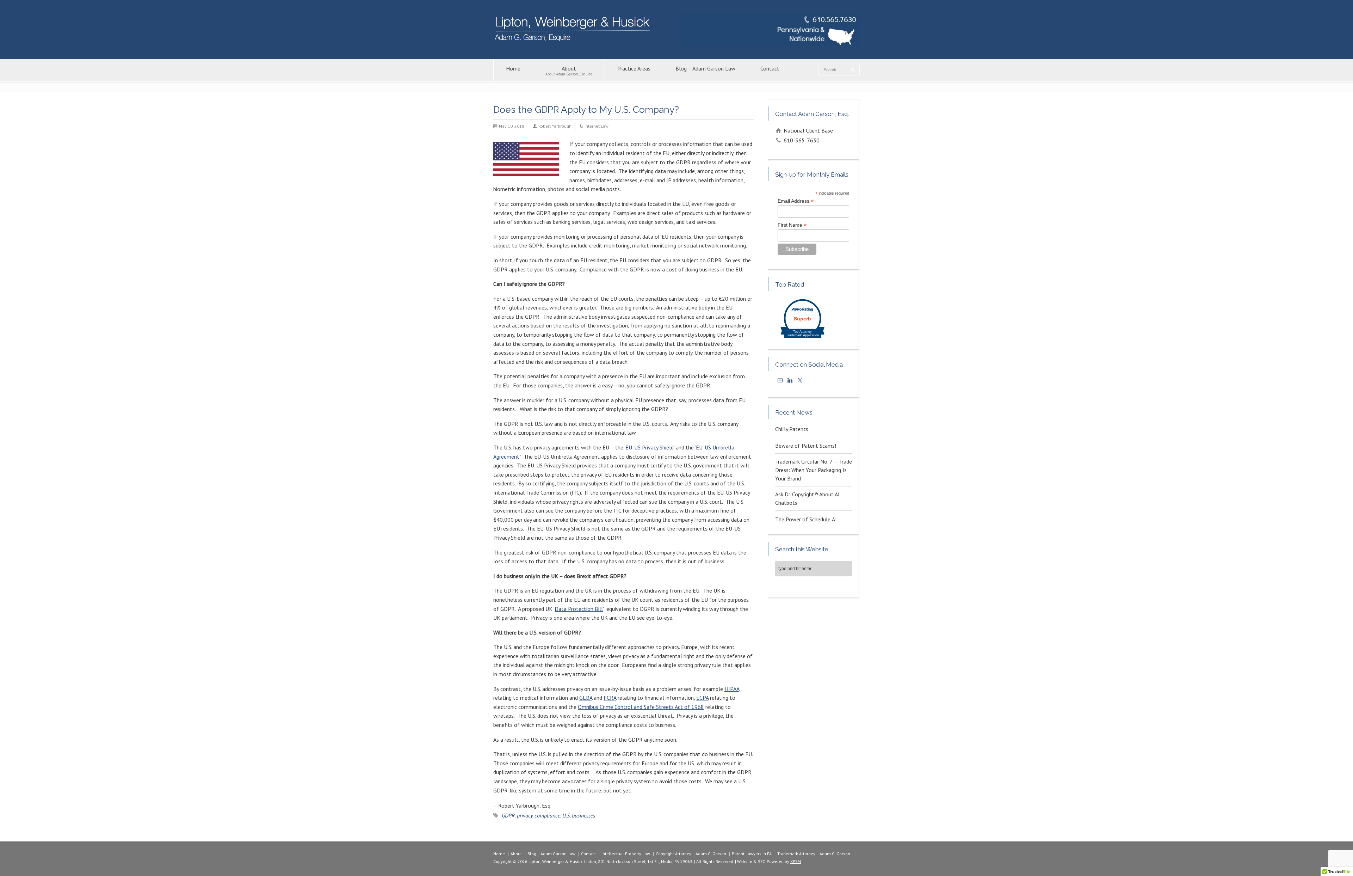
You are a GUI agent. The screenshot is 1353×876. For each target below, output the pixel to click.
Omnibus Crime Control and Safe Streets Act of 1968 (641, 706)
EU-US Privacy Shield (649, 447)
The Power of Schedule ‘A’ (805, 519)
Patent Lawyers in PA (752, 853)
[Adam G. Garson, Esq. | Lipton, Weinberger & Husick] (575, 45)
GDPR (508, 815)
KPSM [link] (795, 861)
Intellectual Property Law (625, 853)
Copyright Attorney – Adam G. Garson (691, 853)
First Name (792, 225)
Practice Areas (633, 68)
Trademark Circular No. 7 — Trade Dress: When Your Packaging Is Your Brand (813, 470)
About (568, 70)
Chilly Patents (791, 429)
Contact (769, 68)
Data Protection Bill (579, 608)
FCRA (610, 697)
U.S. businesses (578, 815)
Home (513, 68)
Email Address (796, 201)
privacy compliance (538, 815)
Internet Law (596, 126)
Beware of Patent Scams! (805, 445)
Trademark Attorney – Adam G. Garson (813, 853)
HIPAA (731, 688)
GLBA (585, 697)
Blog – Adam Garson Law (705, 68)
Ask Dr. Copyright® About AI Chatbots (807, 498)
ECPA (702, 697)
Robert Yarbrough (555, 126)
